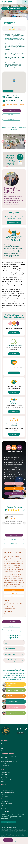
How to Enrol (4, 776)
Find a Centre (25, 2)
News (2, 781)
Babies (14, 483)
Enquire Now (12, 114)
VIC (2, 743)
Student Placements (6, 807)
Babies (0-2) (4, 757)
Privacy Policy (12, 827)
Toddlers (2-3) (4, 759)
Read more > (12, 256)
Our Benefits (4, 805)
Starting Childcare (5, 777)
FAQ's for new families (6, 779)
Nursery (14, 590)
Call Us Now (12, 119)
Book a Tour (12, 110)
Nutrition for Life (5, 765)
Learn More (14, 332)
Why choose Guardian (6, 803)
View (19, 29)
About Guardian (5, 787)
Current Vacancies (5, 801)
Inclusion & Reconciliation (7, 788)
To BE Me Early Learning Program (9, 756)
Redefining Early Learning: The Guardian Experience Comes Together (12, 816)
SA (1, 750)
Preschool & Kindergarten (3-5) (9, 761)
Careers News (4, 808)
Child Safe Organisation (7, 790)
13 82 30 (19, 2)
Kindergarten (14, 493)
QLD (2, 747)
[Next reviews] (24, 523)
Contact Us (4, 794)
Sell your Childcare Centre (7, 792)
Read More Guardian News (8, 822)
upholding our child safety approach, (15, 38)
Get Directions (9, 91)
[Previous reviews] (3, 523)
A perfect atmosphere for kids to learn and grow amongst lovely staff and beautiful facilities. (13, 523)
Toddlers (14, 488)
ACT (2, 748)
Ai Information (4, 796)
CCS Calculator (5, 774)
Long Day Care (4, 763)
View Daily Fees (14, 222)
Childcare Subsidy (5, 772)
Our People (4, 767)
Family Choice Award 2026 (12, 45)
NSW (2, 745)
